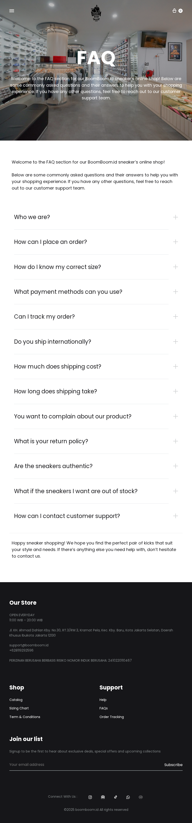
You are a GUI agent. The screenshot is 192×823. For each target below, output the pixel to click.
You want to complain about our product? (72, 416)
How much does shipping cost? (57, 366)
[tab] (98, 217)
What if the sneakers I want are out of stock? (75, 491)
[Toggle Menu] (11, 11)
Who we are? (32, 217)
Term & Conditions (24, 717)
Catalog (15, 699)
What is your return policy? (51, 441)
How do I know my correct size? (57, 267)
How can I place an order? (50, 242)
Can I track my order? (44, 316)
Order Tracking (112, 717)
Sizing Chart (19, 708)
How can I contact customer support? (67, 516)
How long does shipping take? (55, 391)
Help (103, 699)
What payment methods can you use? (68, 292)
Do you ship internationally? (52, 342)
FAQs (104, 708)
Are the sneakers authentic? (53, 466)
